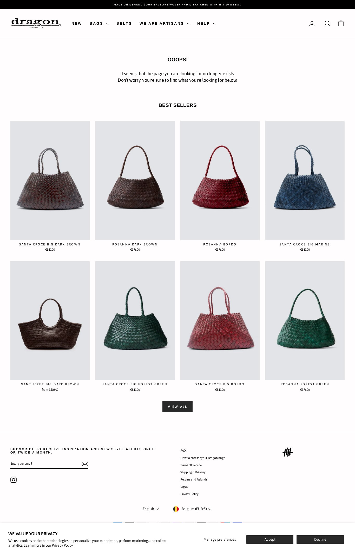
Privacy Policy (189, 494)
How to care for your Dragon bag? (202, 458)
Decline (320, 539)
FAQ (183, 450)
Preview (50, 234)
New (76, 23)
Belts (124, 23)
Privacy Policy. (63, 545)
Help (204, 23)
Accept (270, 539)
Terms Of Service (190, 465)
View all (177, 407)
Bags (97, 23)
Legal (184, 487)
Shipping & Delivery (192, 472)
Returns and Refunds (193, 479)
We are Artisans (163, 23)
